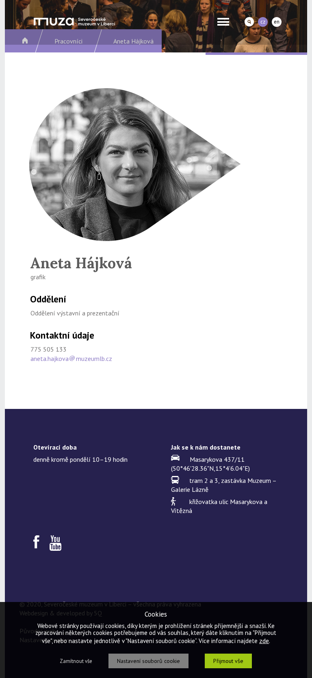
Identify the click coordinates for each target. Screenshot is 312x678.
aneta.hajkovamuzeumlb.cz (71, 358)
